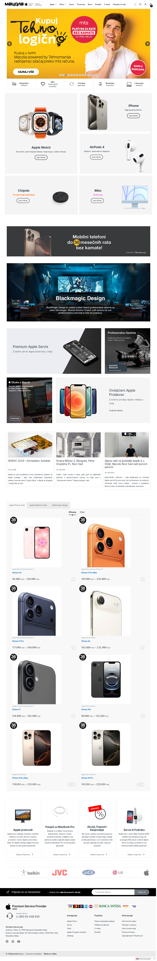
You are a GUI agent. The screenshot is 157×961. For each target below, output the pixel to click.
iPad (82, 512)
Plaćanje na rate (119, 4)
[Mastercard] (126, 906)
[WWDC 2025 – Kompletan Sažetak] (30, 444)
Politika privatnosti (101, 925)
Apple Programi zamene (76, 932)
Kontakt (98, 4)
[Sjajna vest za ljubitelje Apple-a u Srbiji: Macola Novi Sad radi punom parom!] (127, 444)
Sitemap (70, 936)
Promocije (81, 4)
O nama (107, 4)
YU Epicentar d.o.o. (16, 954)
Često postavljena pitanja (104, 921)
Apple (52, 4)
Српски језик (144, 959)
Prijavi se (141, 892)
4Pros (61, 4)
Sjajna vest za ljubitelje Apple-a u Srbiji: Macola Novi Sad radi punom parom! (126, 463)
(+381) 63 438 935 (28, 916)
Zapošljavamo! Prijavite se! (132, 936)
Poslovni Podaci (128, 932)
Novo (90, 4)
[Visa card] (134, 906)
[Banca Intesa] (107, 906)
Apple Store (16, 569)
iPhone (72, 512)
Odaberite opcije (71, 579)
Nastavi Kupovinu (23, 854)
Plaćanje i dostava (129, 925)
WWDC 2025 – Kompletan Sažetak (29, 460)
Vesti (69, 928)
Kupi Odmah (41, 157)
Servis (71, 4)
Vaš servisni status (129, 921)
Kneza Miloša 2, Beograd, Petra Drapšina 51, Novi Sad (75, 462)
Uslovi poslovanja (129, 928)
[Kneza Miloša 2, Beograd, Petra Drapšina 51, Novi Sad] (78, 444)
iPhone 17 (30, 569)
